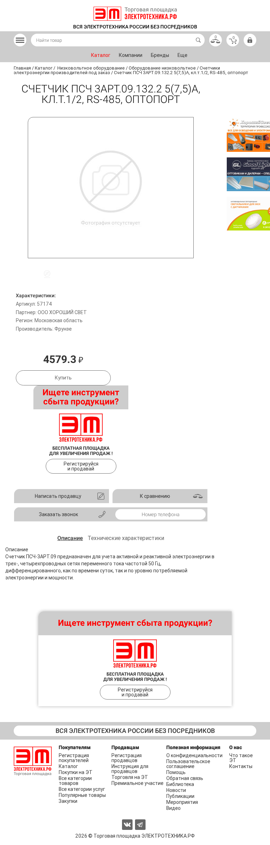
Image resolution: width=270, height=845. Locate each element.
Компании (130, 55)
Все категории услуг (82, 789)
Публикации (180, 796)
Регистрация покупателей (74, 758)
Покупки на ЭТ (75, 772)
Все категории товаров (75, 780)
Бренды (160, 55)
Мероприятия (182, 802)
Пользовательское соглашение (188, 764)
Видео (173, 808)
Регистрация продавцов (126, 758)
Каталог (100, 55)
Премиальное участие (137, 783)
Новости (176, 790)
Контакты (240, 766)
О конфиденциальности (194, 755)
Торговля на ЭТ (129, 777)
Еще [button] (182, 55)
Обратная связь (184, 778)
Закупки (68, 801)
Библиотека (180, 784)
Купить (63, 378)
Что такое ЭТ (241, 758)
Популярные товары (82, 795)
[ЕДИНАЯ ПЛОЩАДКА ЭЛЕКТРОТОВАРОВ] (135, 14)
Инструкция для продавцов (129, 768)
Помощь (176, 772)
